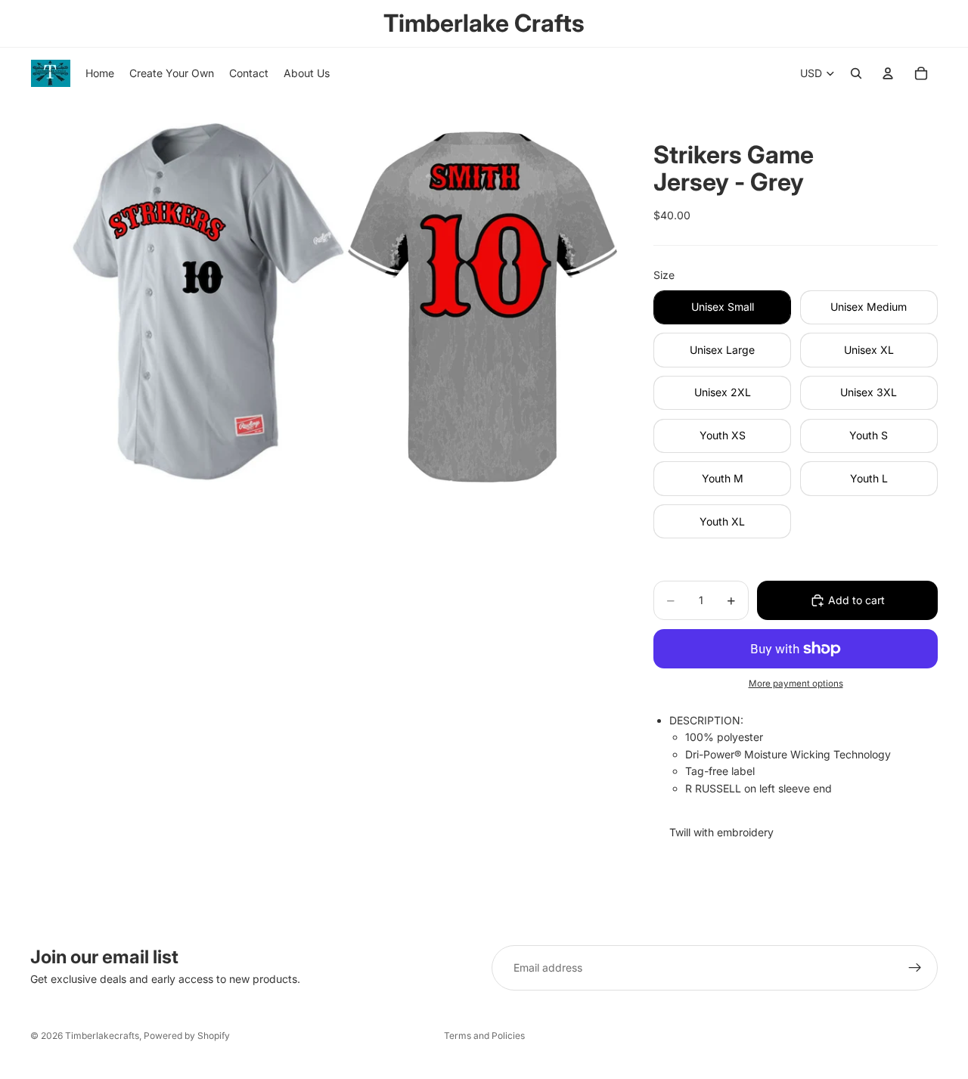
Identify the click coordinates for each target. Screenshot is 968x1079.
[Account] (887, 73)
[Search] (856, 73)
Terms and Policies (484, 1035)
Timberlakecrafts (102, 1035)
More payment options (796, 683)
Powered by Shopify (187, 1035)
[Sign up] (915, 968)
